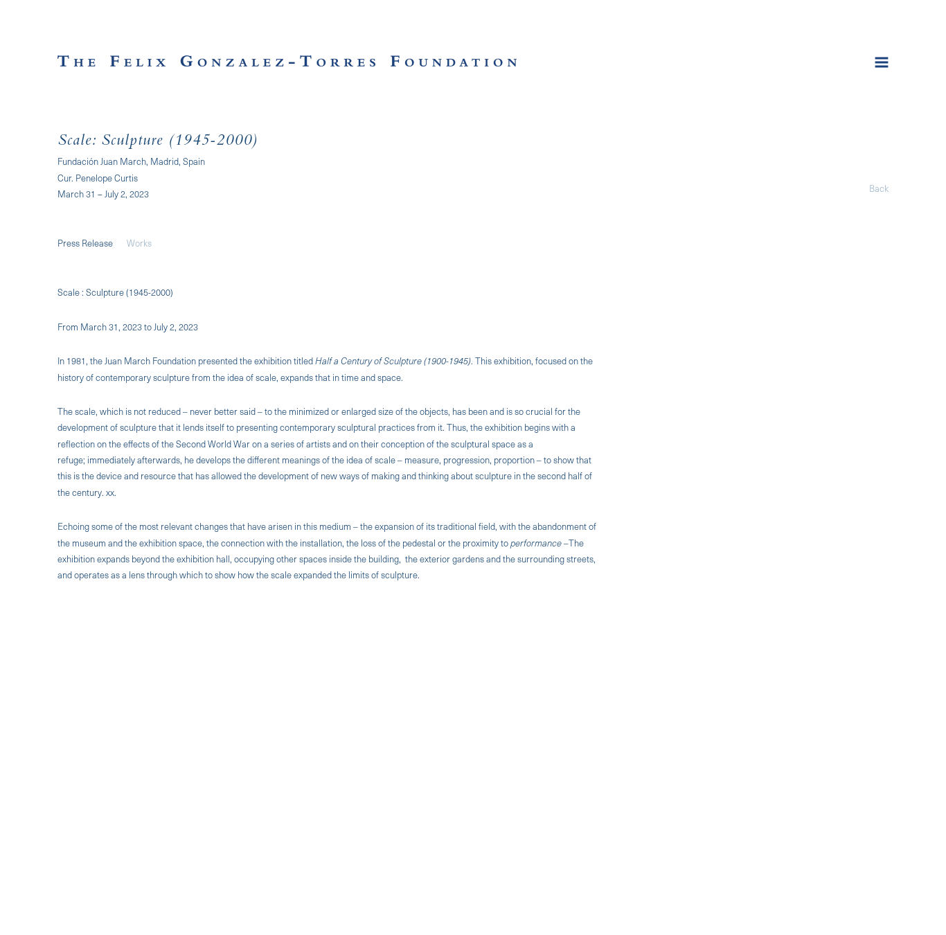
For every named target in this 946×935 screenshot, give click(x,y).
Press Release (85, 242)
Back (879, 188)
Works (139, 242)
